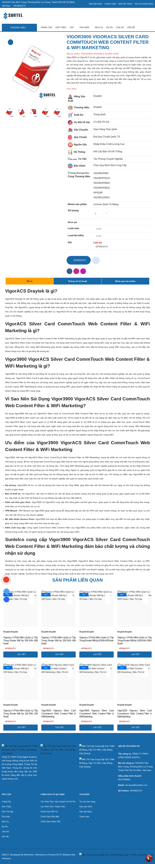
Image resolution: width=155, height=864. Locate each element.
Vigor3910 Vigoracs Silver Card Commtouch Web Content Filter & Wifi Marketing (58, 713)
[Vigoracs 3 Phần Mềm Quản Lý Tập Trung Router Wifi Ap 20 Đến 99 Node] (108, 601)
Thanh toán (110, 4)
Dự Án (109, 27)
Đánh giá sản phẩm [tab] (125, 281)
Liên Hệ (131, 27)
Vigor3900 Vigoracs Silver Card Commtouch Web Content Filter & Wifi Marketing (96, 713)
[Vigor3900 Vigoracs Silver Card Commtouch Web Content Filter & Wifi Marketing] (10, 42)
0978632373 (19, 6)
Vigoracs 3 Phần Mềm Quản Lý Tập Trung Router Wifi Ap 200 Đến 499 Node (58, 640)
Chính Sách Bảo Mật (50, 816)
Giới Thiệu (60, 27)
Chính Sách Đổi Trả (49, 811)
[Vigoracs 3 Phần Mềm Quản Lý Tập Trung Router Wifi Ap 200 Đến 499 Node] (70, 601)
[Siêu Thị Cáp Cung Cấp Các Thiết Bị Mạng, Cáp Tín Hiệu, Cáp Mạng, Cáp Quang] (6, 579)
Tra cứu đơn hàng (144, 4)
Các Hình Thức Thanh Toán (53, 806)
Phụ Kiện (85, 27)
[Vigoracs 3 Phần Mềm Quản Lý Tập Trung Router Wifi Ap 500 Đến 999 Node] (32, 601)
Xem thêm (71, 89)
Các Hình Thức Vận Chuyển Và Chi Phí (58, 801)
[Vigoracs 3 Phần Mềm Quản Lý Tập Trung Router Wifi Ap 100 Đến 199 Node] (32, 674)
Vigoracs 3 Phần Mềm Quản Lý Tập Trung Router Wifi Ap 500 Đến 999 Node (20, 640)
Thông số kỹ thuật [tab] (77, 281)
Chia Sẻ (120, 27)
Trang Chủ (46, 27)
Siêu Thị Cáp (7, 811)
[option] (33, 69)
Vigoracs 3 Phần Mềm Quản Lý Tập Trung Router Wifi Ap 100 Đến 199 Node (20, 713)
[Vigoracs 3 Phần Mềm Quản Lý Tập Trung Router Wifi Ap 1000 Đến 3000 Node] (146, 601)
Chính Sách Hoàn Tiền (50, 821)
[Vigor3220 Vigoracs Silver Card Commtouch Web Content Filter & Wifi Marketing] (146, 674)
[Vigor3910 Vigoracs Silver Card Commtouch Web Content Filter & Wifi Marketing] (70, 674)
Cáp (72, 27)
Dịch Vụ (99, 27)
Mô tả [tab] (29, 281)
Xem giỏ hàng (95, 4)
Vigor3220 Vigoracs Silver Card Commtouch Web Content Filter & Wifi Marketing (134, 713)
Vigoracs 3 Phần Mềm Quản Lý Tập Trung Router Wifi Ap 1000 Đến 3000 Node (134, 640)
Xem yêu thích (125, 4)
